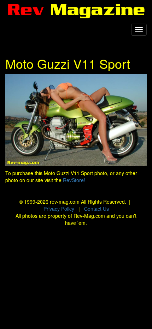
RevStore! (74, 180)
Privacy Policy (58, 208)
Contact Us (96, 208)
